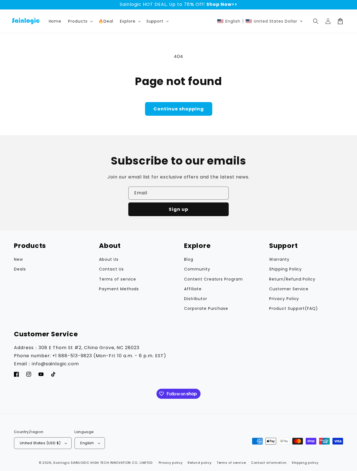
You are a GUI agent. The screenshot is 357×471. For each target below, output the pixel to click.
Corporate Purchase (206, 308)
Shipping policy (305, 462)
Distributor (195, 298)
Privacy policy (171, 462)
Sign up (178, 209)
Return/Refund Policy (292, 279)
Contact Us (111, 269)
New (18, 259)
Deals (20, 269)
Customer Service (288, 289)
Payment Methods (119, 289)
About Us (109, 259)
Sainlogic (61, 462)
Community (197, 269)
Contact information (268, 462)
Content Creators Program (213, 279)
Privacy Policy (284, 298)
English (87, 443)
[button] (130, 21)
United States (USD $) (40, 443)
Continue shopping (178, 109)
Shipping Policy (285, 269)
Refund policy (199, 462)
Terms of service (117, 279)
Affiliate (193, 289)
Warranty (279, 259)
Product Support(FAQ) (293, 308)
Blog (188, 259)
